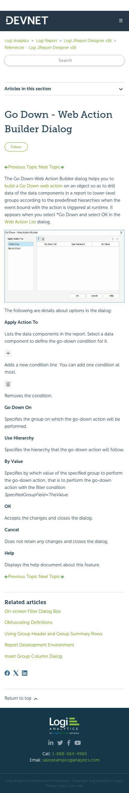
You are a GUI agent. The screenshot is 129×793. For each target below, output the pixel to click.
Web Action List (20, 222)
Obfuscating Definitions (28, 622)
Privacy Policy (56, 786)
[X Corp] (16, 673)
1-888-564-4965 (69, 753)
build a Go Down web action (33, 186)
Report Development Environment (39, 645)
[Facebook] (7, 673)
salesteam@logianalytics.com (71, 760)
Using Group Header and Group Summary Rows (53, 633)
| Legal (117, 781)
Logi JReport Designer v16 (88, 40)
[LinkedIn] (24, 673)
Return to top (18, 698)
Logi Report (46, 40)
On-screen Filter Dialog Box (32, 611)
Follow (16, 147)
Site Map (76, 786)
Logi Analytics (16, 40)
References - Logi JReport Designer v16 (40, 47)
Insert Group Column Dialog (33, 656)
